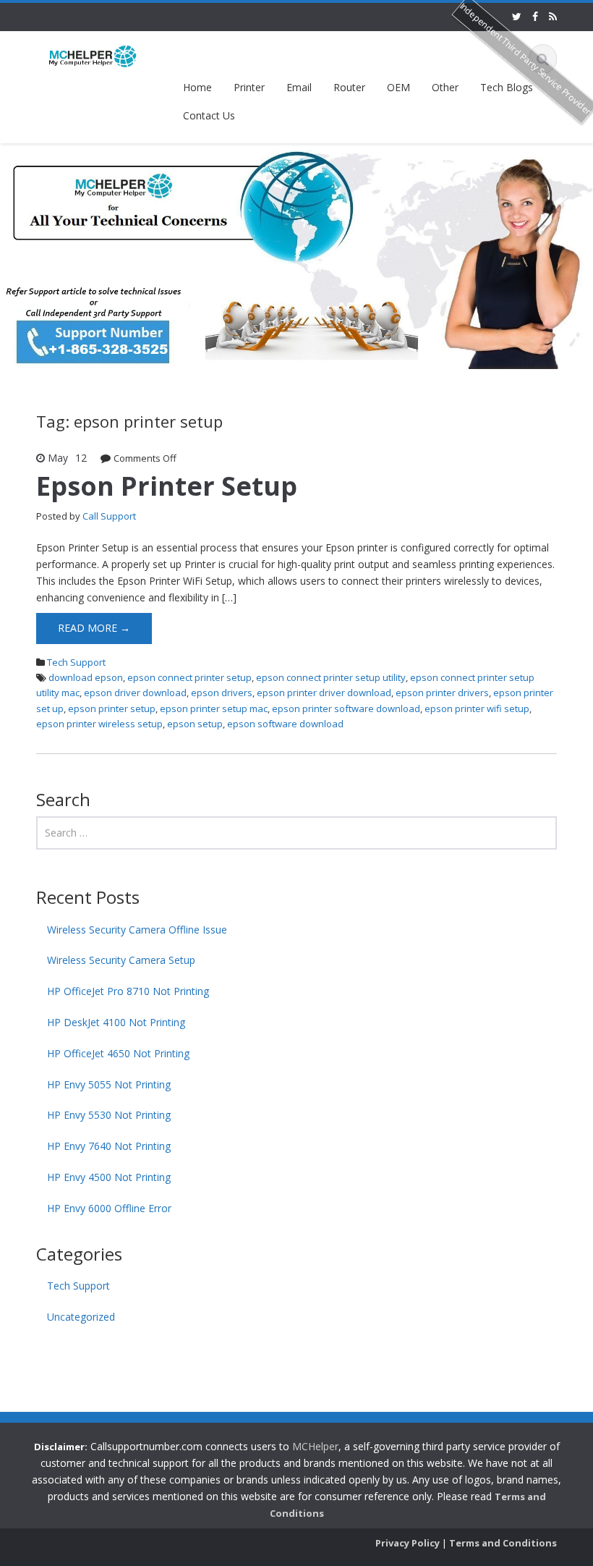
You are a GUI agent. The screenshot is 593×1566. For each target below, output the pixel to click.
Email (299, 87)
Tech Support (76, 662)
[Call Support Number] (93, 55)
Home (197, 87)
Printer (249, 87)
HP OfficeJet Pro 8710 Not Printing (128, 991)
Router (349, 87)
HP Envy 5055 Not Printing (109, 1084)
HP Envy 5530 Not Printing (109, 1115)
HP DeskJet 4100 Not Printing (116, 1022)
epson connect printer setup (189, 677)
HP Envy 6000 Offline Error (109, 1208)
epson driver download (135, 692)
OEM (398, 87)
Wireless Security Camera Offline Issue (137, 929)
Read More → (94, 628)
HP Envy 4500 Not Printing (109, 1177)
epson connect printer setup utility (331, 677)
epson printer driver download (324, 692)
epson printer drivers (442, 692)
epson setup (195, 723)
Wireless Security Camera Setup (121, 960)
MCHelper (315, 1446)
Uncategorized (81, 1317)
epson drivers (221, 692)
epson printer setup (111, 708)
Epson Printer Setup (166, 486)
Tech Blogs (506, 87)
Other (445, 87)
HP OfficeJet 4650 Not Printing (118, 1053)
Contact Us (209, 115)
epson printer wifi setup (477, 708)
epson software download (285, 723)
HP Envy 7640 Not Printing (109, 1146)
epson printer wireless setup (99, 723)
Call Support (109, 515)
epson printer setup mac (214, 708)
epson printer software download (346, 708)
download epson (85, 677)
